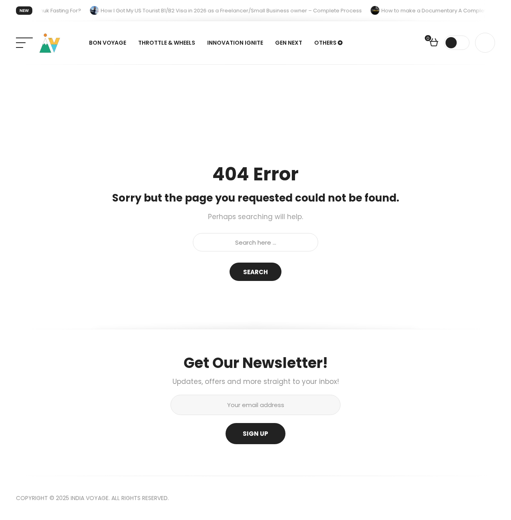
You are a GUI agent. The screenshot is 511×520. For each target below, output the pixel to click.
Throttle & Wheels (166, 43)
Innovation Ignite (235, 43)
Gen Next (288, 43)
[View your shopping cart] (434, 43)
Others (325, 43)
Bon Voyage (107, 43)
